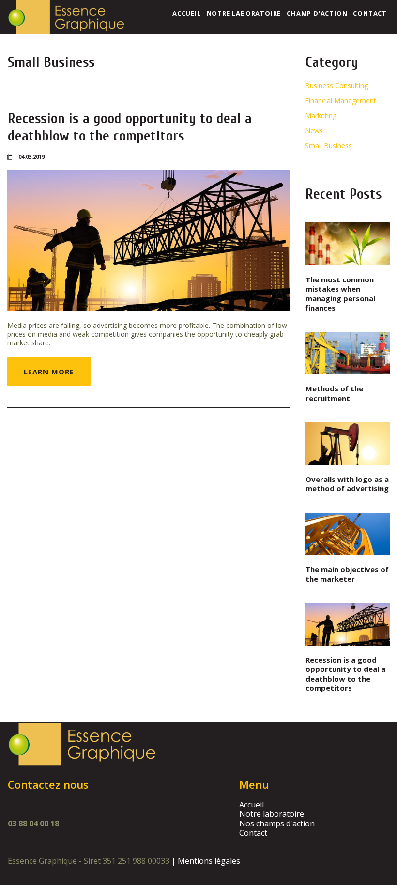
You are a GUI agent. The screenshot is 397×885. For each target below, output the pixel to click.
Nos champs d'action (277, 823)
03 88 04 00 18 (33, 823)
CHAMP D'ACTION (317, 13)
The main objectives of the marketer (347, 574)
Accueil (251, 804)
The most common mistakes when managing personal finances (340, 294)
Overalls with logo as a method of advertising (347, 484)
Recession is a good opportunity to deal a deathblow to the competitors (130, 127)
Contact (253, 832)
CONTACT (370, 13)
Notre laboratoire (271, 813)
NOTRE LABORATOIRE (244, 13)
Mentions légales (209, 860)
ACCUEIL (186, 13)
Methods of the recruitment (334, 393)
